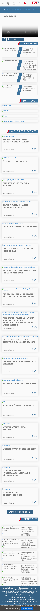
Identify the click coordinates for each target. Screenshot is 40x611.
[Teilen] (15, 39)
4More (15, 603)
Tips (27, 601)
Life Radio (29, 598)
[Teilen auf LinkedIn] (9, 39)
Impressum (18, 591)
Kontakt (12, 591)
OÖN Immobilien (21, 599)
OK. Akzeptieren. (27, 609)
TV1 (8, 598)
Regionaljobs (20, 601)
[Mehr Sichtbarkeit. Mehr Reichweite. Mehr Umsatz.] (20, 9)
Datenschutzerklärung (30, 591)
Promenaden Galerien (8, 601)
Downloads (5, 591)
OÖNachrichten (10, 599)
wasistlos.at (33, 601)
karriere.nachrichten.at (18, 598)
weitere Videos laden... (20, 511)
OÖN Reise (31, 599)
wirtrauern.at (23, 603)
